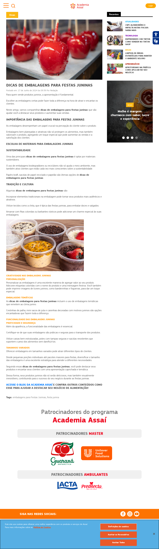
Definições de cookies (118, 526)
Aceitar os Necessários (118, 534)
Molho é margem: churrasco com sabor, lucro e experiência (130, 115)
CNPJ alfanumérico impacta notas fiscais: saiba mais (137, 27)
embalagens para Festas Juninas (29, 397)
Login (151, 6)
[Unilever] (96, 453)
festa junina (53, 397)
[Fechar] (154, 533)
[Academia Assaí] (79, 5)
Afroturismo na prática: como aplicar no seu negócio (138, 70)
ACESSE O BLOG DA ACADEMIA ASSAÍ (29, 384)
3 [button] (132, 137)
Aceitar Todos (118, 542)
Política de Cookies (42, 527)
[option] (130, 112)
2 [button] (128, 137)
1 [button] (123, 137)
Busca (13, 6)
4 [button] (136, 137)
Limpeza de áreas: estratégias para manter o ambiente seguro (138, 56)
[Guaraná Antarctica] (62, 453)
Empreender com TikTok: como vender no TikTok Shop (138, 41)
